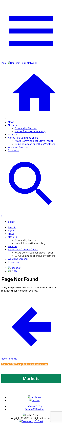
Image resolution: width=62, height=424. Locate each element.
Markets (12, 125)
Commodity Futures (26, 128)
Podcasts (13, 150)
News (11, 121)
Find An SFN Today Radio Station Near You (24, 364)
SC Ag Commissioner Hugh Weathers (35, 143)
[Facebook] (14, 267)
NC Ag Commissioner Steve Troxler (34, 140)
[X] (13, 270)
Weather (12, 134)
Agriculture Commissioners (23, 137)
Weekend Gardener (18, 146)
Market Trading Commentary (30, 131)
